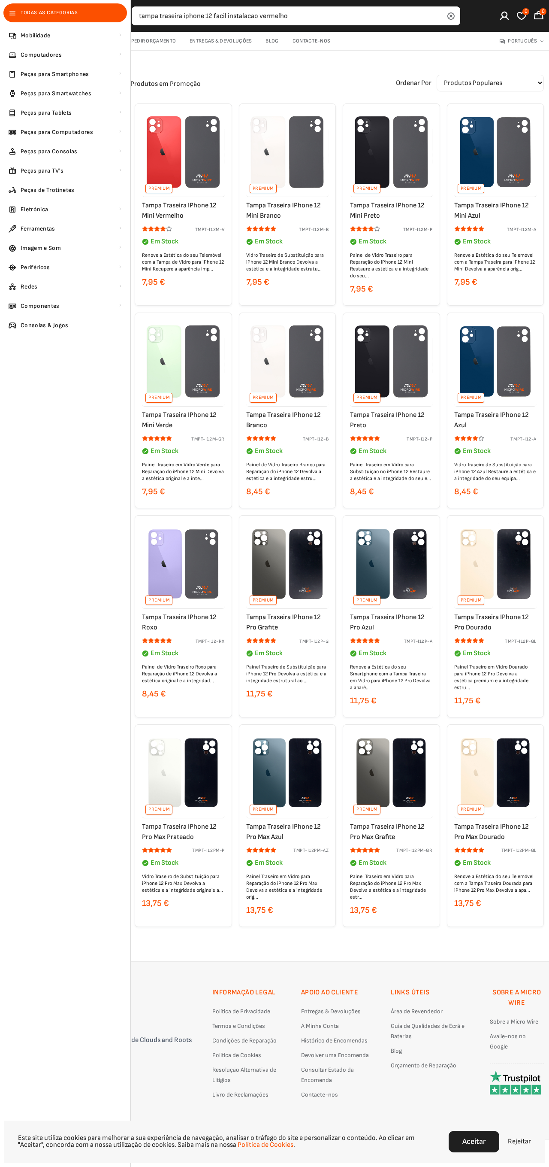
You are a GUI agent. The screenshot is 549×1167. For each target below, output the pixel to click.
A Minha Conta (320, 1026)
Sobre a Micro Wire (514, 1021)
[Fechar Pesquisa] (450, 16)
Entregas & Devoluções (221, 41)
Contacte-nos (312, 41)
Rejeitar (519, 1141)
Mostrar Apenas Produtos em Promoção (142, 84)
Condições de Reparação (244, 1040)
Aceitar (474, 1141)
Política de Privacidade (241, 1011)
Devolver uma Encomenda (335, 1055)
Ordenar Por (413, 83)
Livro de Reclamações (240, 1094)
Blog (271, 41)
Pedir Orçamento (153, 41)
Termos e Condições (238, 1026)
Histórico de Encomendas (334, 1040)
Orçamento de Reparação (423, 1065)
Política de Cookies (236, 1055)
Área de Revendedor (417, 1011)
